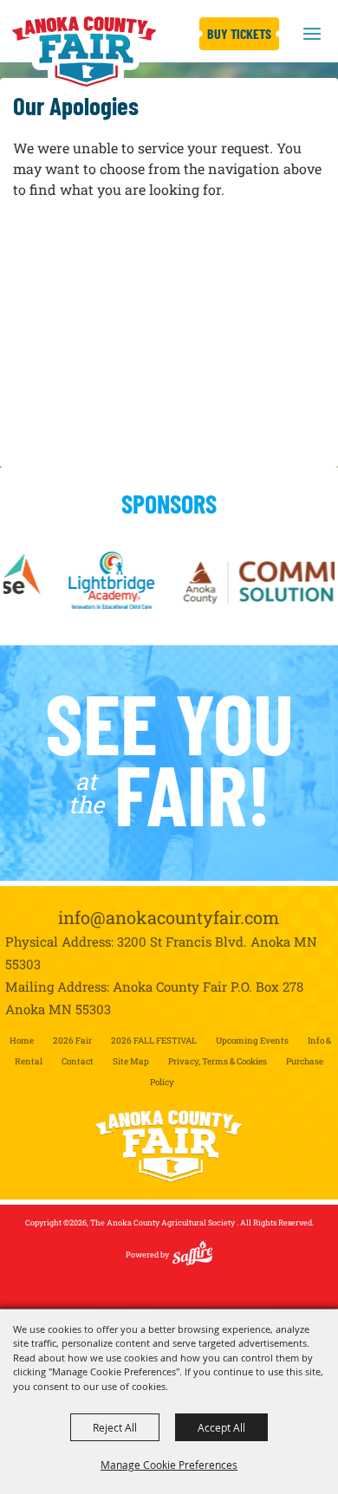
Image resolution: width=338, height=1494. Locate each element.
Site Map (131, 1061)
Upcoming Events (252, 1040)
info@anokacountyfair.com (168, 917)
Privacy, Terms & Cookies (217, 1061)
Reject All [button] (115, 1427)
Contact (78, 1061)
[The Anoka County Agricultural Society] (83, 52)
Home (22, 1040)
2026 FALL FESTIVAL (154, 1040)
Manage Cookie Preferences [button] (169, 1464)
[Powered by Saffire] (192, 1260)
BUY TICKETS (239, 33)
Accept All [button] (221, 1427)
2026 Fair (72, 1040)
